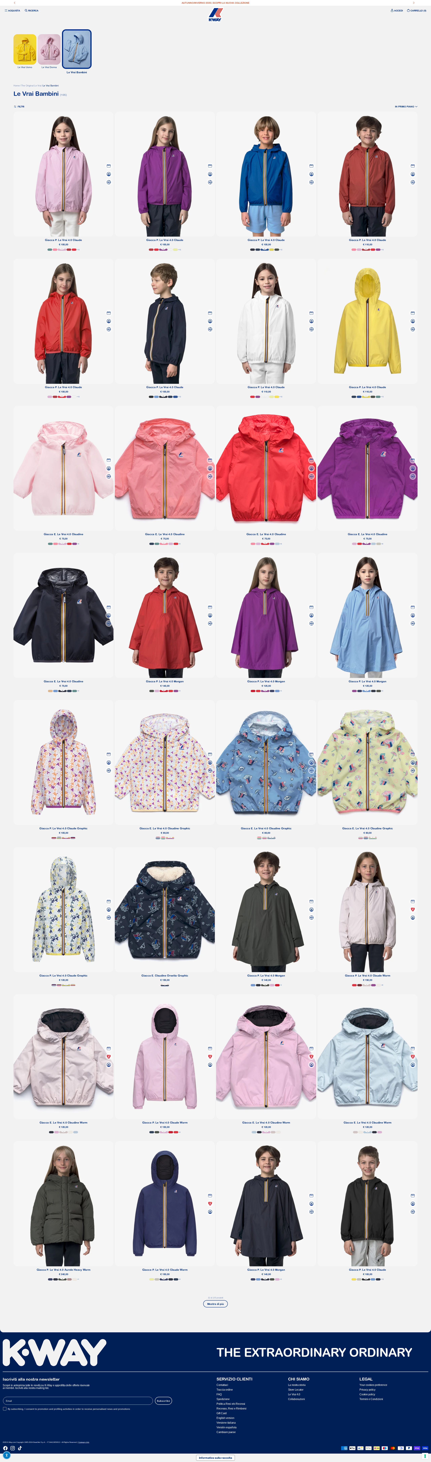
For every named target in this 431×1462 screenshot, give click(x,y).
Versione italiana (226, 1422)
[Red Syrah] (359, 985)
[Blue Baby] (277, 544)
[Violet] (163, 249)
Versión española (227, 1427)
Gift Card (222, 1413)
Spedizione (223, 1399)
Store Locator (295, 1389)
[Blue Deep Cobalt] (272, 691)
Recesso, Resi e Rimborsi (231, 1408)
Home (16, 85)
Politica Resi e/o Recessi (231, 1403)
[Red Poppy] (74, 249)
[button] (406, 106)
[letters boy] (59, 838)
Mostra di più (215, 1304)
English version (225, 1417)
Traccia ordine (225, 1389)
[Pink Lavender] (62, 249)
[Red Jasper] (68, 249)
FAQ (219, 1394)
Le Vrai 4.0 (294, 1394)
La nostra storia (297, 1384)
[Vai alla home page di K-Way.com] (215, 14)
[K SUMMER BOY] (72, 838)
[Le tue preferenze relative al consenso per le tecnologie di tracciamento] (425, 1456)
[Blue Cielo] (156, 397)
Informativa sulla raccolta (215, 1457)
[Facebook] (5, 1448)
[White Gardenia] (378, 985)
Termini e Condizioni (371, 1399)
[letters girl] (66, 838)
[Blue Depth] (252, 249)
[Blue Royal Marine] (264, 249)
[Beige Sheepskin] (50, 691)
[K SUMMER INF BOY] (157, 838)
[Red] (164, 691)
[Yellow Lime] (175, 249)
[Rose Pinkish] (69, 1279)
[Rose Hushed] (366, 985)
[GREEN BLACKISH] (276, 249)
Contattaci (222, 1384)
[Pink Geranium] (55, 249)
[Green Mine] (49, 249)
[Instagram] (12, 1448)
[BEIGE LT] (378, 544)
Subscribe (163, 1400)
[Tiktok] (20, 1448)
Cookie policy (367, 1394)
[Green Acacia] (271, 249)
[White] (170, 249)
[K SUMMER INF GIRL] (163, 838)
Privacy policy (367, 1389)
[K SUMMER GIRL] (53, 838)
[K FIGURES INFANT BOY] (165, 985)
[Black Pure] (151, 397)
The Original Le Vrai (31, 85)
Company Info (83, 1442)
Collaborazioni (296, 1399)
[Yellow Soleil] (276, 397)
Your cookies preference (373, 1384)
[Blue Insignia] (257, 249)
